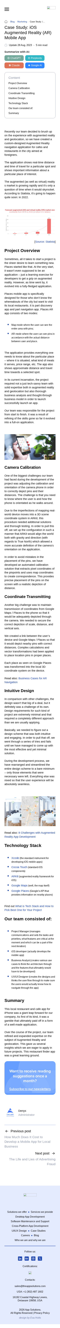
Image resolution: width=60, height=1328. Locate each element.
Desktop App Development (30, 1216)
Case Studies (38, 1230)
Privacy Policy (42, 1313)
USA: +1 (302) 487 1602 (30, 1291)
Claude (16, 65)
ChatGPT (15, 58)
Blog (36, 1235)
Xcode (15, 858)
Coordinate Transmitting (21, 93)
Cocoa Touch (19, 867)
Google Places (20, 890)
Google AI (36, 65)
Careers (25, 1235)
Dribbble (33, 1258)
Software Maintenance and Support (30, 1221)
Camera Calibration (19, 88)
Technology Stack (18, 103)
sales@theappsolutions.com (30, 1286)
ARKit (14, 876)
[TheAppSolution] (6, 21)
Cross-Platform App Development (30, 1226)
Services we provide (42, 1212)
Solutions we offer (17, 1212)
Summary (13, 113)
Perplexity (36, 58)
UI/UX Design (19, 1230)
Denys (22, 1110)
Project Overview (17, 83)
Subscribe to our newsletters (30, 1089)
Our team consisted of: (20, 108)
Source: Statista (45, 241)
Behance (27, 1258)
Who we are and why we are (30, 1240)
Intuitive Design (16, 98)
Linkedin (20, 1258)
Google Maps (19, 885)
